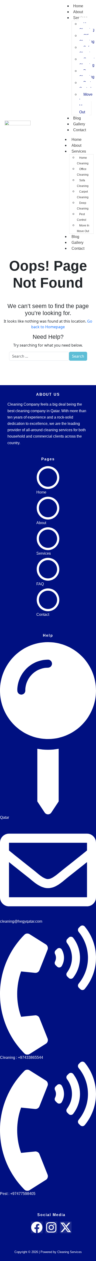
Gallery (79, 124)
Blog (77, 118)
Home (78, 6)
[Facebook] (37, 1227)
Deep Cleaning (83, 205)
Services (79, 151)
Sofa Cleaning (83, 183)
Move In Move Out (86, 103)
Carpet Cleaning (83, 194)
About (78, 12)
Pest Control (85, 86)
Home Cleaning (83, 160)
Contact (79, 130)
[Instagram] (51, 1227)
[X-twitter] (66, 1227)
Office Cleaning (83, 171)
